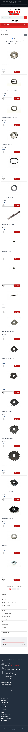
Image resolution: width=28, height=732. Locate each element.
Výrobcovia (3, 704)
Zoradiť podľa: (9, 41)
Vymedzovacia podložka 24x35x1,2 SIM (10, 90)
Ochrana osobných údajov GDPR (8, 690)
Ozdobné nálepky (6, 616)
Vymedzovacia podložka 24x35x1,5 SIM (10, 117)
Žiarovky (4, 627)
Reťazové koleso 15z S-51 (7, 411)
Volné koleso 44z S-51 (7, 64)
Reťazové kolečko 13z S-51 (8, 358)
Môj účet (14, 5)
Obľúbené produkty (5, 716)
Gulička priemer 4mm (6, 278)
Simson (3, 597)
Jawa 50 (4, 599)
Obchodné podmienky (6, 682)
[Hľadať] (25, 17)
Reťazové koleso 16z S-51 (7, 438)
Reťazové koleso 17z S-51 (7, 465)
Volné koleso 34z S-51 (7, 144)
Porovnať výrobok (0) (5, 34)
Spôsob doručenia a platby (7, 684)
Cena (3, 639)
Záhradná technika (6, 605)
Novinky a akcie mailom (6, 718)
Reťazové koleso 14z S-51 (7, 385)
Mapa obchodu (4, 702)
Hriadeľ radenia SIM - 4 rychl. (8, 224)
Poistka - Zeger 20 (6, 171)
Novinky (4, 630)
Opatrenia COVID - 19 (5, 692)
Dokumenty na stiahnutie (6, 686)
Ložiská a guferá (5, 619)
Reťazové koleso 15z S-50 (7, 518)
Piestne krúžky (5, 621)
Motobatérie (5, 608)
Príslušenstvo (5, 624)
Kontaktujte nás (4, 698)
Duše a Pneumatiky (6, 613)
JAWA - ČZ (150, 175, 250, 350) (9, 602)
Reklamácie (3, 700)
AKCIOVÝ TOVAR (5, 632)
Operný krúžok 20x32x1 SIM (8, 197)
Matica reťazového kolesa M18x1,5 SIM (10, 572)
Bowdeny (4, 610)
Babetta (4, 594)
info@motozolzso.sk (15, 2)
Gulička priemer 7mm (6, 251)
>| (17, 588)
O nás (2, 688)
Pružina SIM (4, 304)
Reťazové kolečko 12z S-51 (8, 331)
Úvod (2, 30)
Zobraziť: (10, 43)
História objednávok (5, 714)
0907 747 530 (11, 1)
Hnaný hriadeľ (9, 30)
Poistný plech (5, 545)
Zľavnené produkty (5, 706)
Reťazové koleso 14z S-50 (7, 491)
